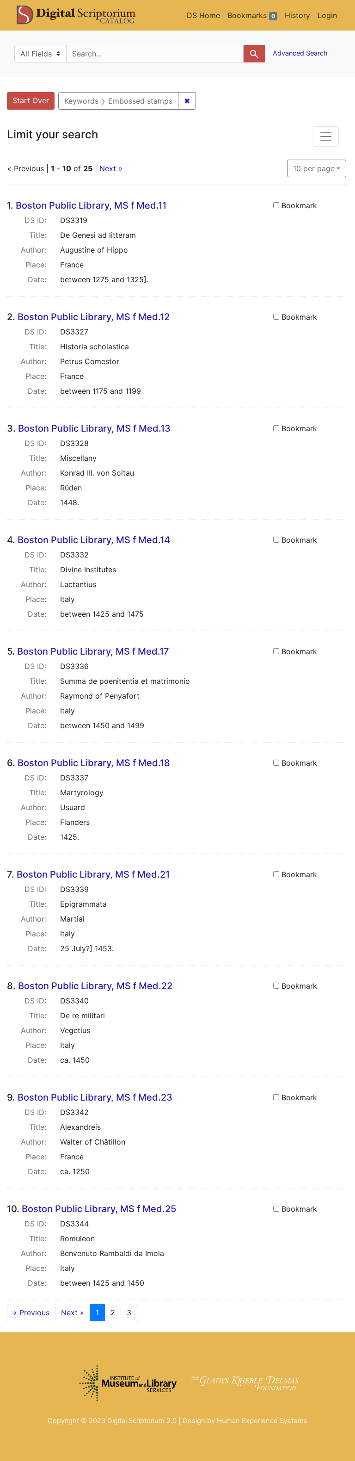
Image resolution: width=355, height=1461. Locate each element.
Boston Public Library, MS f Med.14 (94, 539)
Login (327, 15)
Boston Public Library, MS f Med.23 (95, 1097)
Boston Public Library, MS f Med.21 (93, 874)
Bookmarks (251, 15)
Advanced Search (299, 53)
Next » (110, 168)
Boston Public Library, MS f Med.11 (91, 205)
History (297, 15)
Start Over (30, 100)
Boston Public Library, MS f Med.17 (93, 651)
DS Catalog (83, 15)
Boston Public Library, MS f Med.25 (99, 1208)
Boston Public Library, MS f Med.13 (94, 428)
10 (314, 168)
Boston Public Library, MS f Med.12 (94, 316)
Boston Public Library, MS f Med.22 (95, 985)
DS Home (203, 15)
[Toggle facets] (326, 136)
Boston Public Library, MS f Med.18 (94, 762)
